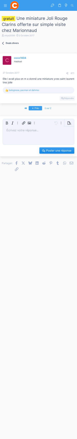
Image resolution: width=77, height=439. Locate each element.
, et (24, 90)
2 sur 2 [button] (48, 108)
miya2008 (9, 35)
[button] (5, 5)
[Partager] (67, 73)
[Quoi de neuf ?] (66, 5)
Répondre (69, 98)
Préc (36, 108)
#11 (72, 73)
